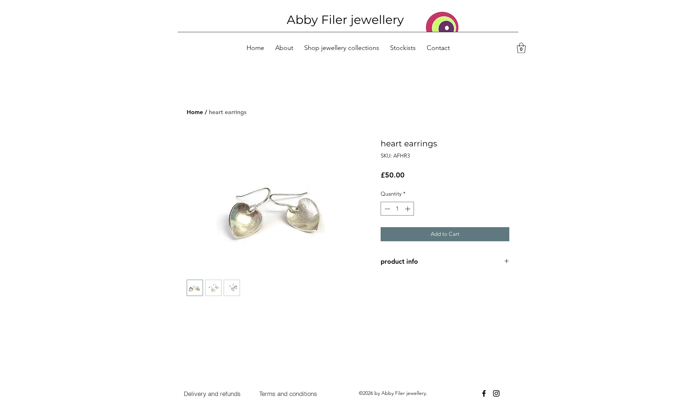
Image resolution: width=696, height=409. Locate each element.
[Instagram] (496, 393)
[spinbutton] (397, 209)
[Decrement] (387, 209)
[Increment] (408, 209)
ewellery (379, 19)
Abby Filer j (320, 19)
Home (195, 112)
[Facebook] (484, 393)
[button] (521, 48)
